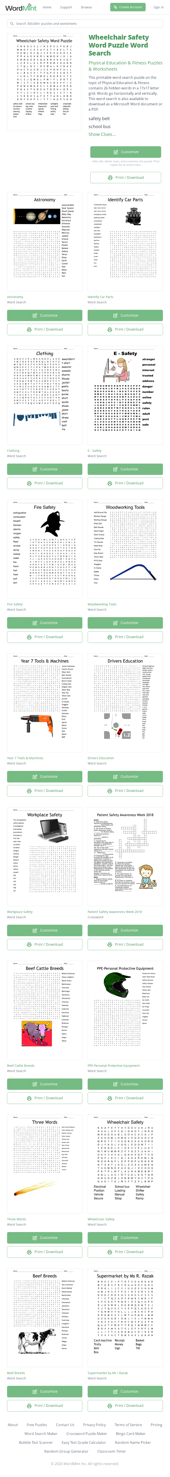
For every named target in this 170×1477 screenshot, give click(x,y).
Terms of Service (128, 1424)
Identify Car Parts (100, 297)
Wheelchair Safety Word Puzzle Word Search (119, 45)
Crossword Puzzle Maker (86, 1433)
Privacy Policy (94, 1424)
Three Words (16, 1219)
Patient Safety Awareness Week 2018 (115, 912)
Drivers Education (101, 758)
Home (47, 7)
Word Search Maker (41, 1433)
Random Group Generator (66, 1451)
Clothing (13, 451)
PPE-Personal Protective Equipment (114, 1065)
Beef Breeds (16, 1373)
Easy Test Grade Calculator (84, 1442)
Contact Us (65, 1424)
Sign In (159, 7)
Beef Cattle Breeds (21, 1065)
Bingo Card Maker (131, 1433)
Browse (86, 7)
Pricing (156, 1424)
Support (66, 7)
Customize (129, 151)
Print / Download (129, 177)
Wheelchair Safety (101, 1219)
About (13, 1424)
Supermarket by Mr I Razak (108, 1373)
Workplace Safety (20, 912)
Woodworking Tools (102, 604)
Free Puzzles (37, 1424)
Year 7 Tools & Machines (25, 758)
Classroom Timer (111, 1451)
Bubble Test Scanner (36, 1442)
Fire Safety (15, 604)
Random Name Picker (133, 1442)
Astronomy (15, 297)
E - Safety (94, 451)
